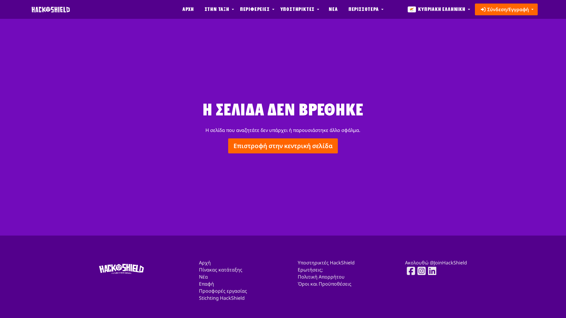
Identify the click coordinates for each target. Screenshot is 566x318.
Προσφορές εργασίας (223, 291)
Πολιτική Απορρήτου (321, 277)
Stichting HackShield (222, 298)
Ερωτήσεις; (310, 269)
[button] (218, 9)
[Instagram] (420, 271)
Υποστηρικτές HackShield (326, 262)
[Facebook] (409, 271)
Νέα (333, 9)
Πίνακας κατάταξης (220, 269)
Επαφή (206, 284)
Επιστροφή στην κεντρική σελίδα (283, 146)
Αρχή (188, 9)
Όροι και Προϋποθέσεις (324, 284)
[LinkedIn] (430, 271)
